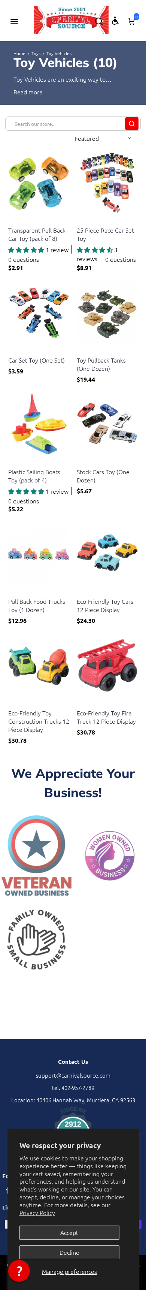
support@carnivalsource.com (73, 1075)
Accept (69, 1232)
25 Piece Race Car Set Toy (105, 234)
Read (20, 92)
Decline (69, 1252)
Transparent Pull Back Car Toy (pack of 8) (37, 234)
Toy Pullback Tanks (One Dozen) (101, 364)
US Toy (15, 220)
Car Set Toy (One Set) (36, 360)
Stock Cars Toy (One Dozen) (103, 475)
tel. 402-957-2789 (73, 1087)
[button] (19, 1271)
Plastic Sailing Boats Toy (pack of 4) (34, 475)
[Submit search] (132, 123)
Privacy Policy (37, 1212)
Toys (35, 53)
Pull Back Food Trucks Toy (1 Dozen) (36, 605)
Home (19, 53)
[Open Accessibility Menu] (115, 20)
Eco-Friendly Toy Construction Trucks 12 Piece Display (38, 721)
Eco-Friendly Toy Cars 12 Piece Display (105, 605)
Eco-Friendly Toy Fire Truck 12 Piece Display (106, 717)
